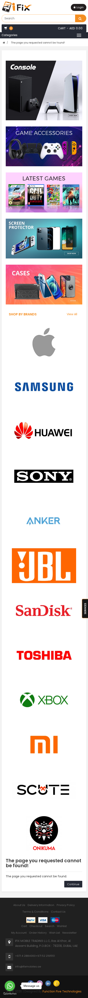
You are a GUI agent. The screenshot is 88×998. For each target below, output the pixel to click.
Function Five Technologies (62, 991)
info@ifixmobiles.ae (28, 967)
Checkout (35, 926)
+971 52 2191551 (45, 956)
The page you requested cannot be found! (38, 42)
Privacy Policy (66, 905)
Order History (38, 933)
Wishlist (62, 926)
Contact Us (58, 912)
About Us (19, 905)
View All (72, 314)
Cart (24, 926)
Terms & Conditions (36, 912)
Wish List (54, 933)
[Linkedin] (48, 983)
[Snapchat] (56, 983)
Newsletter (69, 933)
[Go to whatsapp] (10, 986)
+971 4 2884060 (25, 956)
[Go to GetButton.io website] (9, 993)
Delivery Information (41, 905)
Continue (73, 884)
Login (80, 7)
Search (49, 926)
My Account (19, 933)
